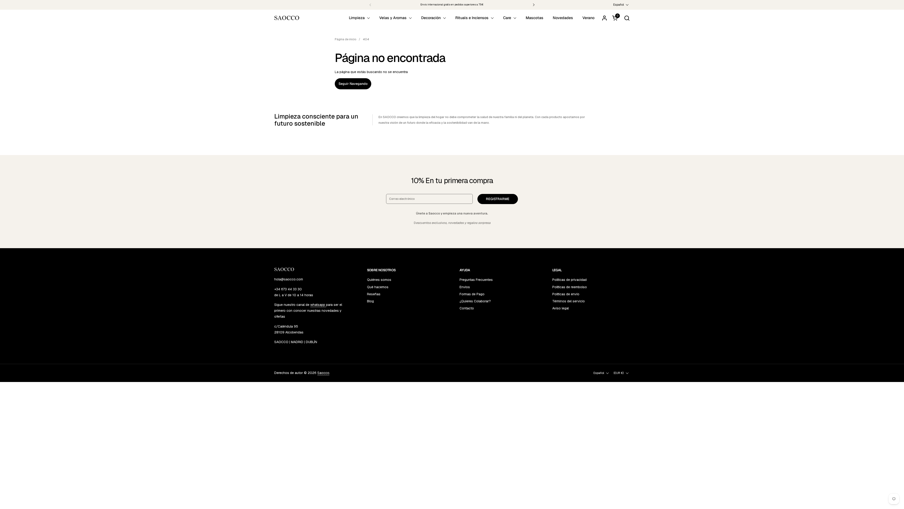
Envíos (465, 287)
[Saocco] (286, 18)
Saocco (323, 373)
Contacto (467, 308)
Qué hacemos (377, 287)
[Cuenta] (604, 18)
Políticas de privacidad (569, 280)
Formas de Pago (472, 294)
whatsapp (318, 305)
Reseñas (373, 294)
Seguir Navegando (353, 84)
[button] (627, 18)
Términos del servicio (568, 301)
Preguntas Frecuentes (476, 280)
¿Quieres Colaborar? (475, 301)
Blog (370, 301)
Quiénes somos (379, 280)
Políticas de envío (565, 294)
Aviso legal (560, 308)
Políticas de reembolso (569, 287)
